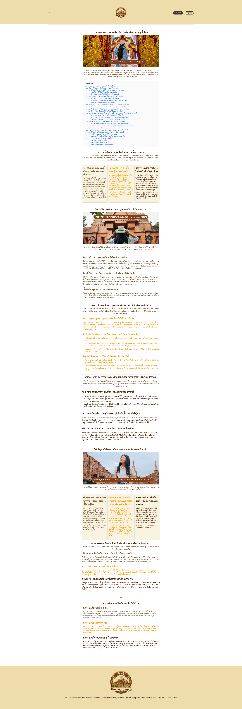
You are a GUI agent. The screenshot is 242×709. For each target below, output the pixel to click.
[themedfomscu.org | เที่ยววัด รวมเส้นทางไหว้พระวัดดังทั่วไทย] (121, 12)
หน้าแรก (50, 13)
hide (94, 83)
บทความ (57, 13)
